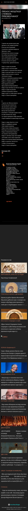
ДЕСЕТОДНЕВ (5, 427)
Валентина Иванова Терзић (13, 164)
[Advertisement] (14, 241)
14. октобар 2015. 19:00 (11, 165)
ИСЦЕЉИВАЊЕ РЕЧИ (8, 374)
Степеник (4, 487)
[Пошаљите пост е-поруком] (2, 153)
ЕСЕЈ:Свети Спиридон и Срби (10, 321)
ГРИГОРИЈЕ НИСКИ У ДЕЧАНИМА (12, 294)
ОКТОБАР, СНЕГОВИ (7, 401)
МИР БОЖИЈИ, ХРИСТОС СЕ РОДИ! (12, 274)
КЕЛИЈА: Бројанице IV (8, 347)
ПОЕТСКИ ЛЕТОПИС (9, 2)
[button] (2, 21)
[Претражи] (26, 2)
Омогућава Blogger (15, 504)
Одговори (9, 201)
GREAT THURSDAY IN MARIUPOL (11, 470)
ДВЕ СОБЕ (4, 454)
